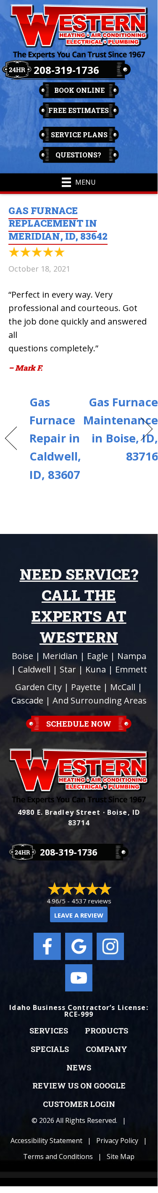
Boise (22, 656)
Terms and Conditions (58, 1156)
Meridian (60, 656)
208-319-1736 (66, 70)
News (78, 1068)
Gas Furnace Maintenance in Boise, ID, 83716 (120, 429)
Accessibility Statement (46, 1140)
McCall (122, 687)
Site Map (120, 1156)
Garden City (38, 687)
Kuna (95, 669)
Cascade (27, 700)
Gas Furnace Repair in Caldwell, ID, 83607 (55, 438)
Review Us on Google (79, 1086)
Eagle (97, 656)
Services (48, 1031)
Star (68, 669)
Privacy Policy (117, 1140)
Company (106, 1049)
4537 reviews (91, 901)
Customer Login (79, 1104)
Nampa (131, 656)
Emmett (131, 669)
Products (106, 1031)
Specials (50, 1049)
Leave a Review (78, 915)
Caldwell (34, 669)
